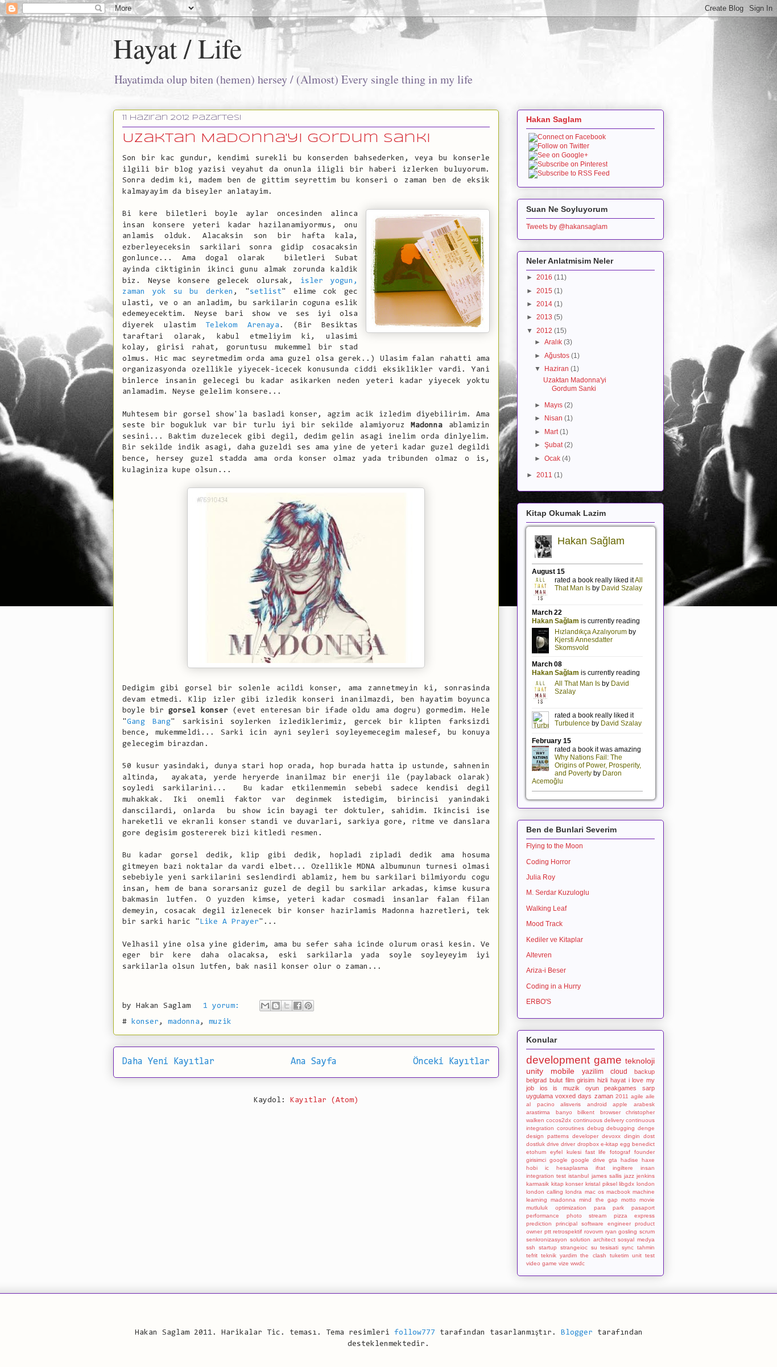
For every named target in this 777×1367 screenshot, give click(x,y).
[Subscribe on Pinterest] (567, 164)
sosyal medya (636, 1239)
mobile (563, 1071)
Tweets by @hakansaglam (566, 227)
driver (568, 1144)
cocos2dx (558, 1120)
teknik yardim (559, 1255)
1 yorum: (223, 1006)
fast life (595, 1152)
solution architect (592, 1239)
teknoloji (640, 1060)
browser (610, 1112)
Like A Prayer (229, 922)
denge (646, 1128)
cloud (618, 1072)
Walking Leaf (546, 908)
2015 (545, 291)
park (618, 1208)
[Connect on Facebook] (567, 137)
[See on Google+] (558, 155)
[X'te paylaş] (286, 1005)
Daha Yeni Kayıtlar (168, 1061)
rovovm (593, 1231)
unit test (643, 1255)
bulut (556, 1080)
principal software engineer (593, 1223)
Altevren (539, 955)
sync (628, 1247)
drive (553, 1144)
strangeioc (574, 1247)
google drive (588, 1160)
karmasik (537, 1184)
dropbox (588, 1144)
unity (534, 1071)
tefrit (532, 1255)
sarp (648, 1088)
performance (542, 1215)
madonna (184, 1022)
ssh (530, 1247)
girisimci (536, 1160)
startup (548, 1247)
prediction (539, 1223)
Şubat (554, 445)
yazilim (593, 1072)
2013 (545, 317)
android (597, 1104)
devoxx (611, 1136)
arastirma (538, 1112)
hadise (629, 1160)
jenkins (646, 1176)
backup (644, 1071)
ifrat (600, 1168)
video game (541, 1263)
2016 (545, 277)
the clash (593, 1255)
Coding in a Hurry (553, 986)
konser (145, 1022)
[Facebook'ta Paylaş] (297, 1005)
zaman (603, 1096)
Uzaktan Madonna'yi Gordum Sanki (276, 138)
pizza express (634, 1215)
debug (595, 1128)
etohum (536, 1152)
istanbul (578, 1176)
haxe (648, 1160)
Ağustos (557, 356)
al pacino (540, 1104)
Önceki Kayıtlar (451, 1061)
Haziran (557, 369)
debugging (620, 1128)
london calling (544, 1192)
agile (637, 1096)
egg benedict (637, 1144)
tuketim (619, 1255)
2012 (545, 331)
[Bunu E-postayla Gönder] (265, 1005)
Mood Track (544, 924)
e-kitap (609, 1144)
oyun (592, 1088)
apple (620, 1104)
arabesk (644, 1104)
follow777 (414, 1333)
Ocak (553, 458)
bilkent (585, 1112)
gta (613, 1160)
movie (647, 1200)
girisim (585, 1080)
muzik (220, 1022)
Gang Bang (149, 722)
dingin (632, 1136)
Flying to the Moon (554, 846)
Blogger (577, 1333)
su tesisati (605, 1247)
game (608, 1060)
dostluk (535, 1144)
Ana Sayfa (314, 1061)
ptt (547, 1231)
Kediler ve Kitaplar (554, 940)
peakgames (620, 1088)
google (558, 1160)
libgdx (626, 1184)
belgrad (536, 1080)
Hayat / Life (177, 48)
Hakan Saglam (553, 119)
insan (647, 1168)
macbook (618, 1192)
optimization (570, 1208)
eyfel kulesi (565, 1152)
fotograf (620, 1152)
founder (644, 1152)
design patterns (547, 1136)
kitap (557, 1184)
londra (573, 1192)
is (555, 1088)
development (558, 1060)
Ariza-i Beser (546, 970)
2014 (545, 304)
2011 (545, 475)
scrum (647, 1231)
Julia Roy (540, 877)
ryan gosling (621, 1231)
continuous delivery (598, 1120)
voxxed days (573, 1096)
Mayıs (554, 405)
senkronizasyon (546, 1239)
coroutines (570, 1128)
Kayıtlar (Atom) (324, 1101)
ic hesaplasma (566, 1168)
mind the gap (598, 1200)
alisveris (570, 1104)
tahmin (646, 1247)
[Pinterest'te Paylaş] (308, 1005)
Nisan (554, 418)
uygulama (539, 1096)
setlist (266, 292)
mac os (594, 1192)
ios (544, 1088)
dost (649, 1136)
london (646, 1184)
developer (585, 1136)
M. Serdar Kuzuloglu (557, 893)
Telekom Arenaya (242, 326)
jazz (629, 1176)
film (570, 1080)
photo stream (587, 1215)
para (600, 1208)
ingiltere (623, 1168)
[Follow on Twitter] (558, 146)
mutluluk (537, 1208)
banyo (564, 1112)
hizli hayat (611, 1080)
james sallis (607, 1176)
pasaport (643, 1208)
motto (628, 1200)
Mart (552, 432)
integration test (546, 1176)
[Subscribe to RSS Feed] (569, 173)
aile (650, 1096)
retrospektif (567, 1231)
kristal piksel (601, 1184)
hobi (532, 1168)
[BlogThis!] (276, 1005)
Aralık (554, 342)
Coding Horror (548, 862)
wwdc (578, 1263)
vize (564, 1263)
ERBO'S (538, 1002)
